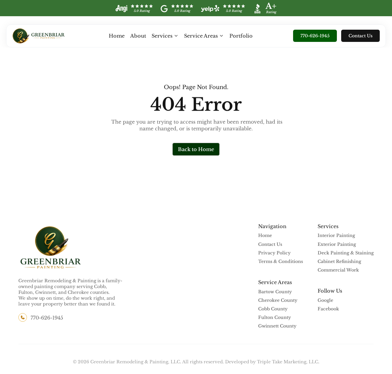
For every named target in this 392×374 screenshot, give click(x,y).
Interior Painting (336, 236)
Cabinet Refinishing (339, 261)
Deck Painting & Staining (346, 253)
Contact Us (270, 244)
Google (325, 300)
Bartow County (275, 291)
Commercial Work (338, 270)
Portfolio (241, 36)
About (138, 36)
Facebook (328, 309)
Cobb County (273, 309)
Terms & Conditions (280, 261)
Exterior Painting (337, 244)
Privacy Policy (274, 253)
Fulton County (274, 317)
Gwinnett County (277, 326)
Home (117, 36)
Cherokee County (277, 300)
